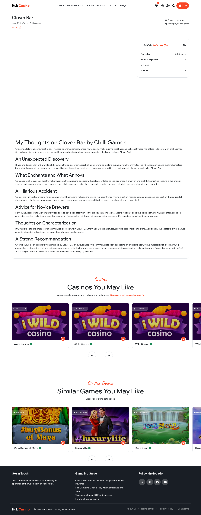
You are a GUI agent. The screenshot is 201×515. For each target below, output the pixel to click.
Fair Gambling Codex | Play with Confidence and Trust (99, 489)
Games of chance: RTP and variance (93, 495)
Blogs (123, 5)
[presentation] (92, 355)
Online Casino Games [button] (69, 5)
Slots (15, 27)
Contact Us (183, 508)
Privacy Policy (166, 508)
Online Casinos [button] (95, 5)
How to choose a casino (87, 498)
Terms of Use (148, 508)
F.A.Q (113, 5)
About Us (131, 508)
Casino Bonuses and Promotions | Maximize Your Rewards (100, 482)
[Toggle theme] (173, 5)
